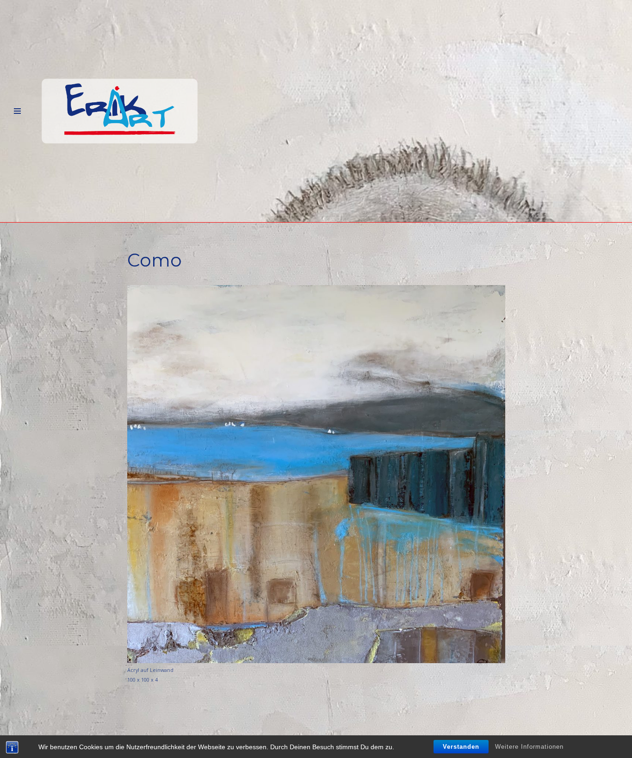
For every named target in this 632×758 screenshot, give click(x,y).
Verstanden (461, 746)
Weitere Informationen (529, 746)
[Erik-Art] (120, 111)
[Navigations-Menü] (17, 111)
